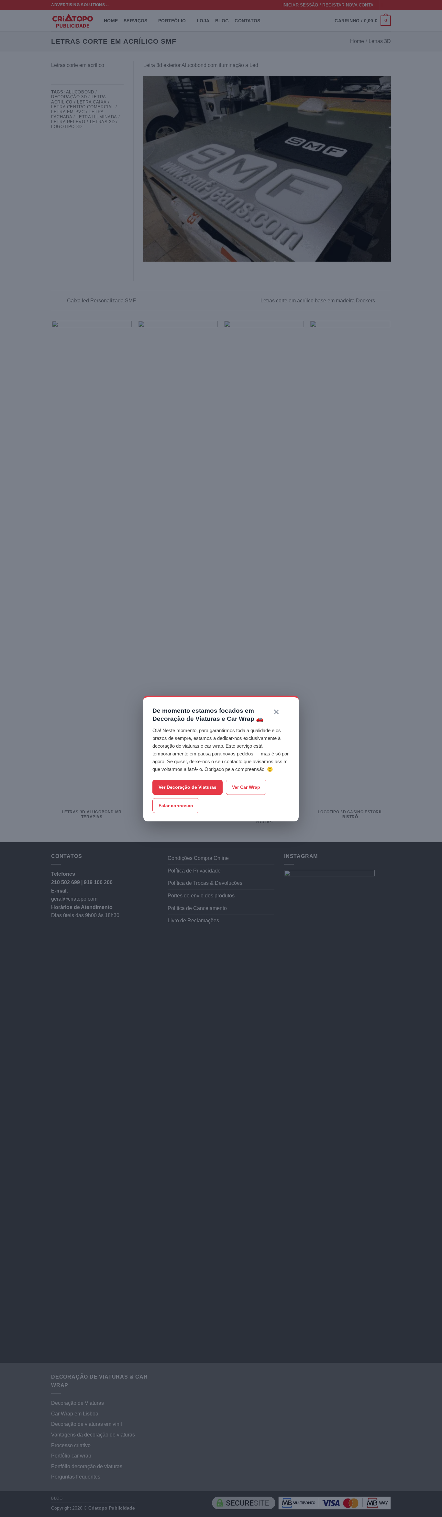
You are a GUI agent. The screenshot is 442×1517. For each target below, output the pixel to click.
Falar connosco (176, 805)
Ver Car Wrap (246, 787)
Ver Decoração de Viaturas (187, 787)
